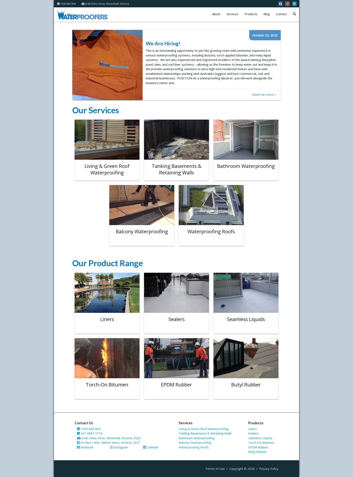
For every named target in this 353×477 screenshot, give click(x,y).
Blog (267, 14)
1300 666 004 (67, 4)
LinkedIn (152, 447)
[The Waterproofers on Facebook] (280, 3)
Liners (252, 429)
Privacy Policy (268, 469)
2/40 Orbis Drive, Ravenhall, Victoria (107, 4)
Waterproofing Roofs (194, 447)
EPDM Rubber (258, 447)
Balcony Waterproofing (195, 442)
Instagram (120, 447)
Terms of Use (215, 469)
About (216, 14)
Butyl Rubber (257, 452)
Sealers (253, 433)
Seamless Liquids (260, 438)
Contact (281, 14)
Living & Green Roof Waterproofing (204, 429)
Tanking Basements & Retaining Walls (205, 433)
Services (232, 14)
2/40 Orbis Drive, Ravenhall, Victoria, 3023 (110, 438)
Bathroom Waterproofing (196, 438)
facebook (86, 447)
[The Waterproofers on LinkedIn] (294, 3)
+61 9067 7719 (91, 433)
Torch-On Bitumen (261, 442)
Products (251, 14)
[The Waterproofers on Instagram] (287, 3)
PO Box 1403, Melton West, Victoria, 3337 (110, 442)
